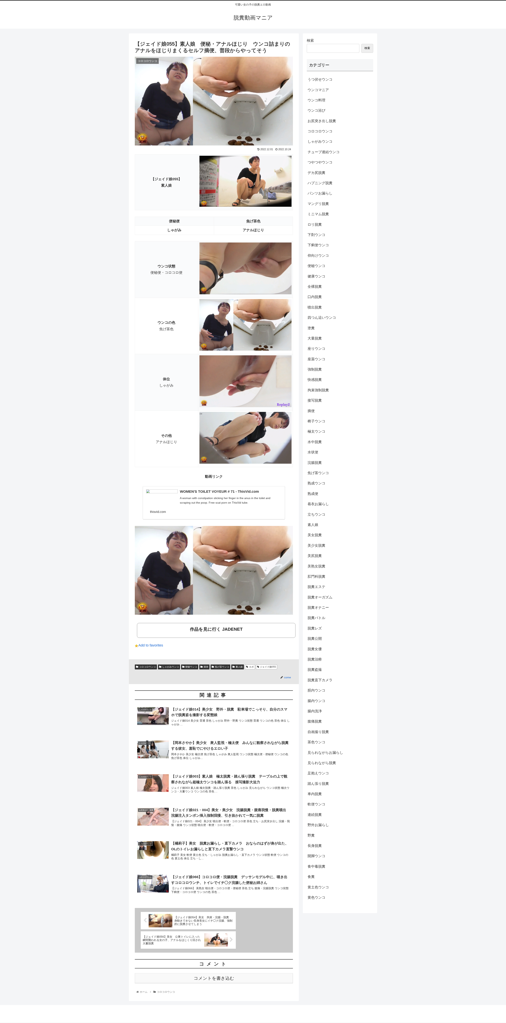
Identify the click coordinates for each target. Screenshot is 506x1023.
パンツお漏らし (320, 193)
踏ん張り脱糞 (318, 784)
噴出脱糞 (315, 307)
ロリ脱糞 (315, 224)
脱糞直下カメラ (320, 680)
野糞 (311, 835)
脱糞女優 (315, 649)
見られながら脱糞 (322, 763)
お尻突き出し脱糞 (322, 121)
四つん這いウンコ (322, 318)
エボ (251, 666)
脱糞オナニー (318, 608)
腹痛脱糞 (315, 721)
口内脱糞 (315, 297)
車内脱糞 (315, 794)
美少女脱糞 (316, 545)
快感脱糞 (315, 380)
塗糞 (311, 328)
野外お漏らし (318, 825)
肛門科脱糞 (316, 577)
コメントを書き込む (214, 978)
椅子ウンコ (316, 421)
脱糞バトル (316, 618)
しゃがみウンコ (170, 666)
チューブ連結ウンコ (324, 152)
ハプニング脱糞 (320, 183)
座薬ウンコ (316, 359)
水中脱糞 (315, 442)
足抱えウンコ (318, 773)
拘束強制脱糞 (318, 390)
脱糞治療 (315, 659)
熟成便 (313, 494)
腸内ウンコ (316, 701)
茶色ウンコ (316, 742)
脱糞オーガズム (320, 597)
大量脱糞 (315, 338)
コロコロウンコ (147, 666)
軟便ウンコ (316, 804)
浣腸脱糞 (315, 463)
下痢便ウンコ (318, 245)
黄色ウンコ (316, 897)
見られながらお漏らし (325, 753)
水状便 (313, 452)
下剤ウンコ (316, 235)
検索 (310, 40)
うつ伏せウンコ (320, 79)
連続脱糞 (315, 815)
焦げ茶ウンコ (222, 666)
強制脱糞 (315, 369)
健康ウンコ (316, 276)
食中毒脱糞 (316, 866)
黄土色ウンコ (318, 887)
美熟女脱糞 (316, 566)
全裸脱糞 (315, 287)
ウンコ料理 (316, 100)
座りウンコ (316, 349)
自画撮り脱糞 (318, 732)
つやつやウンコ (320, 162)
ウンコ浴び (316, 110)
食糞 (311, 877)
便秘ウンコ (191, 666)
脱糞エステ (316, 587)
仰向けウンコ (318, 256)
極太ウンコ (316, 431)
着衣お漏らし (318, 504)
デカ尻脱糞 (316, 173)
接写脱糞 (315, 400)
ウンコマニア (318, 90)
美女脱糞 (315, 535)
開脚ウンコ (316, 856)
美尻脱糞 (315, 556)
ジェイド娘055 (268, 666)
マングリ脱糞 (318, 204)
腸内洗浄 (315, 711)
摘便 (206, 666)
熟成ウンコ (316, 483)
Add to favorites (150, 645)
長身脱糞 (315, 846)
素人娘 (239, 666)
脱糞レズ (315, 628)
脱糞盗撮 (315, 670)
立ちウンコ (316, 514)
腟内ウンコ (316, 690)
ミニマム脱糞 (318, 214)
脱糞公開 (315, 639)
